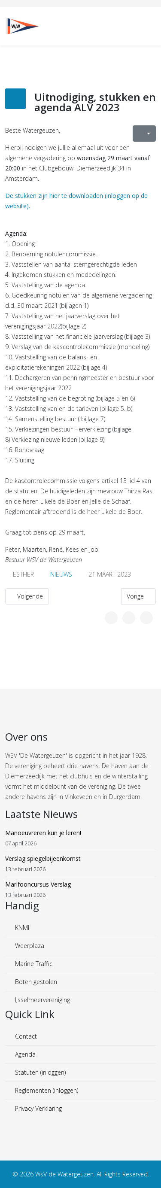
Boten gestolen (35, 982)
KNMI (21, 928)
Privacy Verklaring (37, 1108)
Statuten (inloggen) (39, 1072)
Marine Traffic (32, 964)
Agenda (24, 1054)
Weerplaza (28, 946)
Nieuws (61, 574)
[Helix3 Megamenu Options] (152, 25)
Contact (25, 1036)
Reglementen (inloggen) (45, 1090)
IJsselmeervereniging (41, 1000)
